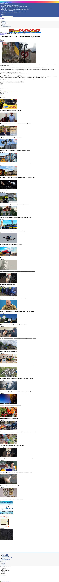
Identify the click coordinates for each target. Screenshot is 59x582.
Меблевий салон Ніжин (5, 559)
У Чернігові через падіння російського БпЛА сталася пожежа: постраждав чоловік (15, 391)
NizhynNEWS (4, 21)
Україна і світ (4, 22)
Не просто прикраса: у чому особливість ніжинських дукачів (11, 499)
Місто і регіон (5, 33)
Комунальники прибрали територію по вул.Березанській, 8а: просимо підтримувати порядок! (18, 432)
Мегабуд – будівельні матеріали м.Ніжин (6, 2)
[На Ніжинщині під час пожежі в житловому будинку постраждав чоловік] (8, 255)
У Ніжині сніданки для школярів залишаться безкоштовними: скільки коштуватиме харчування (18, 365)
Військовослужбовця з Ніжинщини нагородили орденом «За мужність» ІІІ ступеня (14, 6)
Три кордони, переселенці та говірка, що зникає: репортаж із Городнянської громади (16, 472)
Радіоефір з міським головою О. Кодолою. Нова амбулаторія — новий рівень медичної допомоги (18, 338)
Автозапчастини (4, 27)
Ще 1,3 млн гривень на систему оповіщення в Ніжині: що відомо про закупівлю (15, 150)
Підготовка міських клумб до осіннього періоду (9, 418)
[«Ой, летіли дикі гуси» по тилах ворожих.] (8, 188)
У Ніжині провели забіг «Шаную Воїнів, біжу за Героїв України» (11, 12)
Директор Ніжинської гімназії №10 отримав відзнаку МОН (10, 7)
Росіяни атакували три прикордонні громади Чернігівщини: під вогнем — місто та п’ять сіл (15, 9)
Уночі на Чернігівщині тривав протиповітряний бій (10, 485)
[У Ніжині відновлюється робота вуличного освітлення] (8, 403)
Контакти (3, 25)
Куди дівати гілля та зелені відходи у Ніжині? (8, 351)
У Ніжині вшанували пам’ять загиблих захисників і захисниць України (13, 324)
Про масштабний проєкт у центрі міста (7, 284)
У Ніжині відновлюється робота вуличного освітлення (10, 405)
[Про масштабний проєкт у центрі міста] (8, 282)
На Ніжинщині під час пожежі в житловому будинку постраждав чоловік (13, 257)
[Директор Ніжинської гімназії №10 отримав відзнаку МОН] (8, 135)
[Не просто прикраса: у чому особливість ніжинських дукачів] (8, 497)
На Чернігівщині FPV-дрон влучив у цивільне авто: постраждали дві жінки (14, 298)
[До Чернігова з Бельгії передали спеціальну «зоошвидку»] (8, 108)
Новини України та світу (5, 570)
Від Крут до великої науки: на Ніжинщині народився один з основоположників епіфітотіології (17, 271)
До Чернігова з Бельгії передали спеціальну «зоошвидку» (10, 5)
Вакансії (3, 558)
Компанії (3, 24)
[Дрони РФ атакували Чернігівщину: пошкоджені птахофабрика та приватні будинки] (8, 215)
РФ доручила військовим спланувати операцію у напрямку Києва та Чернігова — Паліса (17, 311)
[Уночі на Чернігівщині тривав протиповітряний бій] (8, 483)
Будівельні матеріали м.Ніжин (6, 26)
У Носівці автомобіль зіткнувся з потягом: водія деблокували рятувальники (14, 204)
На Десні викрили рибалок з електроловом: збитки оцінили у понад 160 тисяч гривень (16, 378)
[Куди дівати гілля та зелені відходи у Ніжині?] (8, 349)
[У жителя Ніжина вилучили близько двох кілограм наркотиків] (8, 443)
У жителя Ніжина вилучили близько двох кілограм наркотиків (12, 445)
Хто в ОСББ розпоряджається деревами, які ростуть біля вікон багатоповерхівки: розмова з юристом (17, 8)
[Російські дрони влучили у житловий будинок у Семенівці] (8, 242)
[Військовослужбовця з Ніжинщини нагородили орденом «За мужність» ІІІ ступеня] (8, 121)
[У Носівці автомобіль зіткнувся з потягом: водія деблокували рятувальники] (8, 202)
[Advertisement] (26, 546)
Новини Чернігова (5, 23)
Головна (1, 33)
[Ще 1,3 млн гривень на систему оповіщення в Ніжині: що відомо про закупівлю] (8, 148)
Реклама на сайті (2, 560)
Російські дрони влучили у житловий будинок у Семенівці (11, 244)
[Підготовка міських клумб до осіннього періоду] (8, 416)
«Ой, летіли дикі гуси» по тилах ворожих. (8, 10)
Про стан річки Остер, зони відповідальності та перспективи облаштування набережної (16, 458)
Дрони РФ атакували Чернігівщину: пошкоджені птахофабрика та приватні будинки (14, 11)
